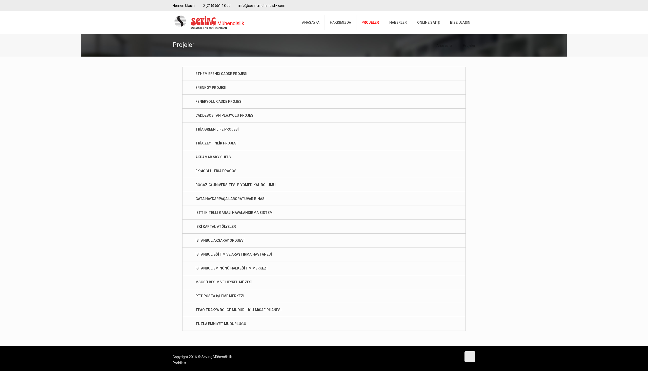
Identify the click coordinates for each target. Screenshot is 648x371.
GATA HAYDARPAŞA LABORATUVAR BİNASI (230, 199)
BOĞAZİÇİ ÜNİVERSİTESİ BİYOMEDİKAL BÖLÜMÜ (235, 185)
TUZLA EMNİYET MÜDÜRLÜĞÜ (220, 324)
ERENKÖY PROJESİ (210, 88)
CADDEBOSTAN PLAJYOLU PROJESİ (224, 115)
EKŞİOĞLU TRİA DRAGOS (215, 171)
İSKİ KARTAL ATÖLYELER (215, 227)
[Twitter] (472, 5)
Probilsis (179, 363)
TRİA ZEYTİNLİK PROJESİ (216, 143)
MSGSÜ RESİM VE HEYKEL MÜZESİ (223, 282)
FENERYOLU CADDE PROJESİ (218, 102)
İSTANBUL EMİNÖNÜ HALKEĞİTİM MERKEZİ (231, 268)
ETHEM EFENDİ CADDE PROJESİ (221, 74)
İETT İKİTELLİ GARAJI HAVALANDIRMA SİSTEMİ (234, 213)
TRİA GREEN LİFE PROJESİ (217, 129)
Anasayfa (444, 45)
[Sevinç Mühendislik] (209, 22)
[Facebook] (466, 5)
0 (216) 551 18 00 (217, 6)
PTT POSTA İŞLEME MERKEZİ (219, 296)
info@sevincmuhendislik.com (261, 6)
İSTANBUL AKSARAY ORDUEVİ (220, 240)
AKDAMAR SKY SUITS (213, 157)
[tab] (324, 74)
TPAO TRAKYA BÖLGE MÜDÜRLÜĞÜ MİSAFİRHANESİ (238, 310)
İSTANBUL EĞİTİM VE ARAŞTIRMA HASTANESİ (233, 254)
